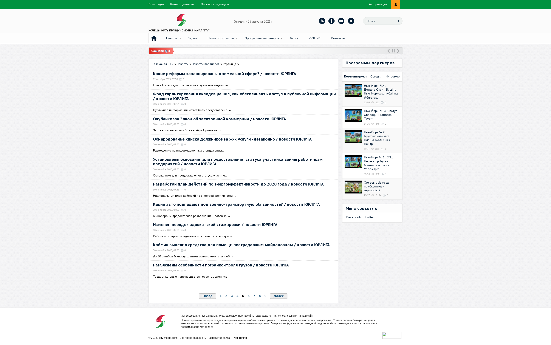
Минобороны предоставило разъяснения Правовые (190, 216)
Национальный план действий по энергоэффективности (193, 195)
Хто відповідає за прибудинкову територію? (376, 186)
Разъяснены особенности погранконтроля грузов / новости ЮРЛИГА (221, 265)
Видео (192, 38)
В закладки (156, 4)
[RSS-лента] (322, 21)
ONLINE (314, 38)
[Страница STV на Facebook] (331, 21)
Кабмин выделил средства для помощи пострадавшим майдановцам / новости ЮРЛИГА (241, 244)
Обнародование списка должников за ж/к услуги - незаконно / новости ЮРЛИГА (232, 139)
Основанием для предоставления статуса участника (190, 175)
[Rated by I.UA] (391, 337)
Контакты (338, 38)
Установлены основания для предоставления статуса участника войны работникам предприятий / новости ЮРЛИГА (238, 162)
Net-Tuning (240, 337)
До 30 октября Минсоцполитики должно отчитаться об (191, 256)
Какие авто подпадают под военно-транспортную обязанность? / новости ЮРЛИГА (236, 204)
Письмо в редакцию (215, 4)
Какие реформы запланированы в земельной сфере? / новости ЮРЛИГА (224, 73)
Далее (279, 296)
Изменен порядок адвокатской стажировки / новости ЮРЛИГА (215, 224)
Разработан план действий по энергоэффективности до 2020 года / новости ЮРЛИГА (238, 184)
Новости (171, 38)
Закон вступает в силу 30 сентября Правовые (185, 130)
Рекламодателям (182, 4)
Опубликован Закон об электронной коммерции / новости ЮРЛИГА (219, 118)
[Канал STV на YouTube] (341, 21)
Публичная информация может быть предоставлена (190, 110)
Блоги (294, 38)
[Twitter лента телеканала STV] (351, 21)
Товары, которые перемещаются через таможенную (190, 276)
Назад (207, 296)
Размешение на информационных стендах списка (188, 150)
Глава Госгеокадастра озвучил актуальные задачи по (190, 85)
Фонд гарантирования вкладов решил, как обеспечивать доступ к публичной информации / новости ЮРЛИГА (244, 96)
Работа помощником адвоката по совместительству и (191, 236)
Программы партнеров (262, 38)
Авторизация (378, 4)
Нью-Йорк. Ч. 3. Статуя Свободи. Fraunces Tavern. (380, 114)
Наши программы (220, 38)
